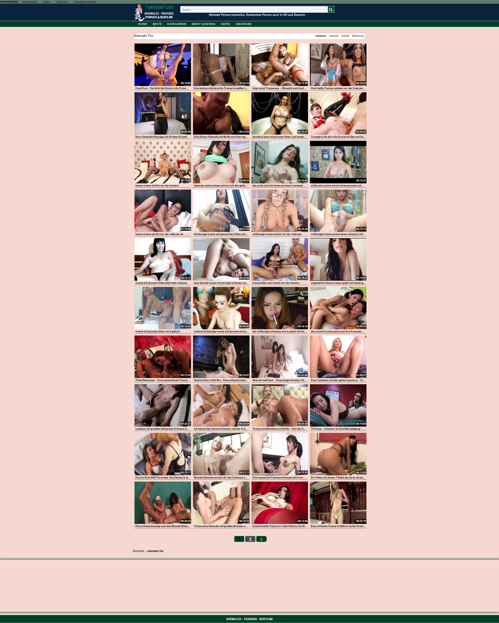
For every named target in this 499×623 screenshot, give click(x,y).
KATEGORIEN (176, 24)
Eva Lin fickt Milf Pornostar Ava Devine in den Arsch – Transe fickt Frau (178, 477)
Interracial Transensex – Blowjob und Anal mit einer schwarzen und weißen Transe (302, 88)
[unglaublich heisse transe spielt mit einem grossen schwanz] (338, 259)
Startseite (138, 551)
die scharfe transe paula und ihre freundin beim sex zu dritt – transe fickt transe (359, 331)
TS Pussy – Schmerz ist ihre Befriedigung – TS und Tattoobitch (348, 428)
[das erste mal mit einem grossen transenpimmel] (279, 162)
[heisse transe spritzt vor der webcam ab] (162, 211)
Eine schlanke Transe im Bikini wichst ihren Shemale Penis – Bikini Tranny (355, 526)
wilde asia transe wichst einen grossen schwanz (339, 185)
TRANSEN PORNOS (85, 1)
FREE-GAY (62, 1)
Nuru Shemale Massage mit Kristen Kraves (161, 136)
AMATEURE (244, 24)
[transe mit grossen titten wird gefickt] (162, 308)
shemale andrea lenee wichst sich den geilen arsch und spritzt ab (232, 185)
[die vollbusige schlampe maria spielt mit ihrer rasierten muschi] (279, 308)
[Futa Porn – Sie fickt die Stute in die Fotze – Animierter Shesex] (162, 64)
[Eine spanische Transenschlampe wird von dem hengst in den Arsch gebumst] (279, 454)
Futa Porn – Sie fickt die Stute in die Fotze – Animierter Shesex (173, 88)
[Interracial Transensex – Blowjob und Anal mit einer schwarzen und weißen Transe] (279, 64)
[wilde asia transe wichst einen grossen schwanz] (338, 162)
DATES (225, 24)
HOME (142, 24)
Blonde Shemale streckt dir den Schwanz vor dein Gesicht (229, 477)
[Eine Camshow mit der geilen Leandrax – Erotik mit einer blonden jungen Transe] (338, 356)
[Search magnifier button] (331, 9)
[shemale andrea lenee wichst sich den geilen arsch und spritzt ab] (221, 162)
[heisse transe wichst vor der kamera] (162, 162)
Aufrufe (345, 35)
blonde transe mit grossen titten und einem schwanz (283, 136)
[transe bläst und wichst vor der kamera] (279, 259)
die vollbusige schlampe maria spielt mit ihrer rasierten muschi (290, 331)
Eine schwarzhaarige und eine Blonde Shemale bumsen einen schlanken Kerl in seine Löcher (190, 526)
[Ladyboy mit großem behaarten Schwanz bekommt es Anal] (162, 405)
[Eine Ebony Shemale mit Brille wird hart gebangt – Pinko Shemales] (221, 113)
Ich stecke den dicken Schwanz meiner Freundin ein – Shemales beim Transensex (243, 428)
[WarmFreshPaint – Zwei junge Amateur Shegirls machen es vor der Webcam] (279, 356)
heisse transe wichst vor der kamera (157, 185)
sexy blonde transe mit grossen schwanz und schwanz (226, 282)
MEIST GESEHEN (203, 24)
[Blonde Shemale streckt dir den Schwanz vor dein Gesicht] (221, 454)
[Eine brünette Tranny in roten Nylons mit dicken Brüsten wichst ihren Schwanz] (279, 503)
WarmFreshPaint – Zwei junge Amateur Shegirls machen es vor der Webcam (298, 380)
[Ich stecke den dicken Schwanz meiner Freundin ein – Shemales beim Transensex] (221, 405)
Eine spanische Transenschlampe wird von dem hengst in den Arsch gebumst (298, 477)
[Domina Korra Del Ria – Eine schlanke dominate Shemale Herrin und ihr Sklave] (221, 356)
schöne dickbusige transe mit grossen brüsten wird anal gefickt (232, 331)
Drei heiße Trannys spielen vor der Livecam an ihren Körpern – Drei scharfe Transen (361, 88)
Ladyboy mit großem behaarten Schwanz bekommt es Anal (170, 428)
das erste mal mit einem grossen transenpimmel (281, 185)
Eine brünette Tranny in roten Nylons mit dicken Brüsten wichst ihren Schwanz (300, 526)
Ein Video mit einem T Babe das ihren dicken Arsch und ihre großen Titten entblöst (361, 477)
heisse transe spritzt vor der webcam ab (159, 234)
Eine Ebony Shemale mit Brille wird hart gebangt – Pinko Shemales (234, 136)
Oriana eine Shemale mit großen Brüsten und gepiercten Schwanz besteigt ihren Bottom (247, 526)
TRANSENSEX (30, 1)
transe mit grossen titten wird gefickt (157, 331)
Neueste (333, 35)
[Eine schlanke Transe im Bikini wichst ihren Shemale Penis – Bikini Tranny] (338, 503)
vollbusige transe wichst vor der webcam (277, 234)
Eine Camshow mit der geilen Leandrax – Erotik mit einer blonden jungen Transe (359, 380)
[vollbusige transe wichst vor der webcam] (279, 211)
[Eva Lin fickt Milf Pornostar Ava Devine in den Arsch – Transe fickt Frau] (162, 454)
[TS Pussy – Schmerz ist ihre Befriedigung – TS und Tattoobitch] (338, 405)
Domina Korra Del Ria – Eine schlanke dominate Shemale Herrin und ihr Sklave (241, 380)
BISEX (46, 1)
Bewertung (358, 35)
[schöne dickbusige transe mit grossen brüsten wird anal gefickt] (221, 308)
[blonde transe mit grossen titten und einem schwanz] (279, 113)
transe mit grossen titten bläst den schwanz (161, 282)
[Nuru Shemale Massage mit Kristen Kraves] (162, 113)
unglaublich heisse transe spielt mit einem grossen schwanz (346, 282)
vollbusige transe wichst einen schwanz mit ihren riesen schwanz (350, 234)
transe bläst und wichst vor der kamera (275, 282)
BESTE (157, 24)
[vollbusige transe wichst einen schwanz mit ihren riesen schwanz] (338, 211)
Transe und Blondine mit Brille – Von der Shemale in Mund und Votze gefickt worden (303, 428)
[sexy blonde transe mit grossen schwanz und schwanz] (221, 259)
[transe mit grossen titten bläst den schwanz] (162, 259)
